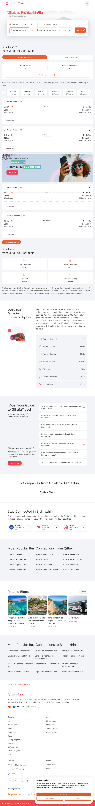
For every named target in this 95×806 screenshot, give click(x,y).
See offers (12, 172)
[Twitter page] (21, 781)
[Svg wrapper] (14, 794)
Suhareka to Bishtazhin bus (19, 651)
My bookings (51, 721)
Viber (13, 773)
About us (11, 728)
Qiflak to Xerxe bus (70, 554)
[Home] (15, 3)
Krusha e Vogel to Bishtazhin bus (20, 665)
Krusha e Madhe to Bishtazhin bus (70, 665)
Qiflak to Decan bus (43, 564)
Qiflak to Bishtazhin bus (72, 559)
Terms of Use (51, 765)
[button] (63, 407)
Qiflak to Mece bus (70, 564)
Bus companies (13, 725)
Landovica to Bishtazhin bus (47, 664)
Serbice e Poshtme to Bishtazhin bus (44, 657)
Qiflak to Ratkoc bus (44, 554)
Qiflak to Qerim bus (43, 559)
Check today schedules (47, 75)
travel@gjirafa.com (18, 765)
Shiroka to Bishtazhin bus (46, 651)
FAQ (9, 754)
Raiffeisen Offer (13, 747)
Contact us (14, 463)
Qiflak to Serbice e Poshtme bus (47, 571)
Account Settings (52, 728)
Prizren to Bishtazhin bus (73, 656)
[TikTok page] (27, 781)
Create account (52, 732)
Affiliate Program (14, 751)
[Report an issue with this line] (85, 101)
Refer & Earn (12, 743)
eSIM (9, 721)
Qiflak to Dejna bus (16, 554)
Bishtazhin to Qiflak (70, 57)
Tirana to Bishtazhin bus (72, 671)
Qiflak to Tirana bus (70, 569)
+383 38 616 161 (18, 769)
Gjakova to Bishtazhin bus (19, 656)
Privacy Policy (51, 768)
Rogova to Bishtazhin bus (46, 671)
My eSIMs (50, 725)
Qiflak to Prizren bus (17, 569)
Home (10, 685)
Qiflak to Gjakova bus (17, 564)
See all (83, 592)
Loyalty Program (14, 740)
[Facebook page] (10, 781)
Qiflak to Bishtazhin (24, 57)
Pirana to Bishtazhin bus (18, 671)
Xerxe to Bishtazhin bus (72, 651)
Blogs (10, 736)
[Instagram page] (16, 781)
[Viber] (9, 773)
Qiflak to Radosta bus (17, 559)
